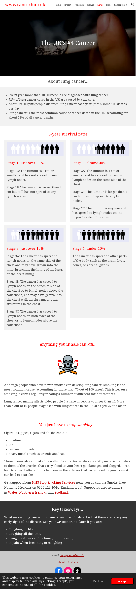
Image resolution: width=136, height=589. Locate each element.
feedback (73, 562)
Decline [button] (98, 581)
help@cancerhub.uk (72, 555)
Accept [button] (122, 581)
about (61, 562)
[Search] (132, 4)
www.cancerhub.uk (25, 4)
